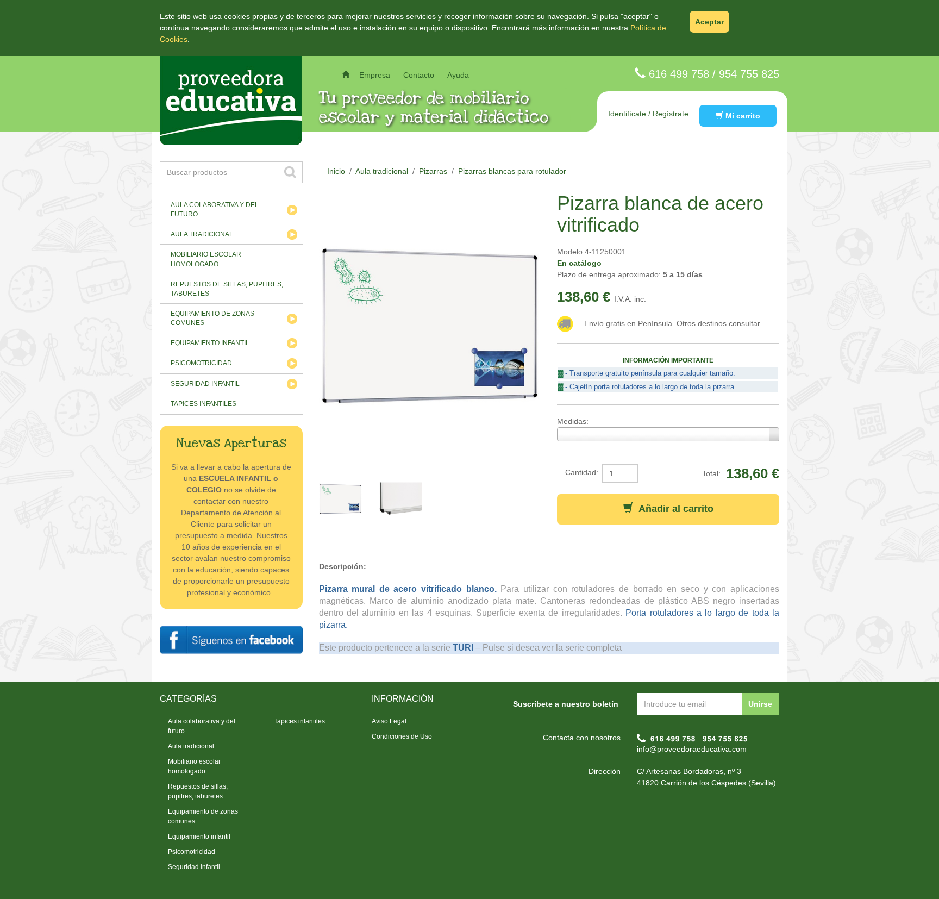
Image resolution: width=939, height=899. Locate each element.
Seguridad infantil (205, 384)
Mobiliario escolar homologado (206, 259)
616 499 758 (679, 74)
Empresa (374, 75)
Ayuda (458, 75)
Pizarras (433, 171)
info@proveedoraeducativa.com (692, 749)
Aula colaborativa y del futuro (215, 209)
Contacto (418, 75)
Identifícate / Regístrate (648, 113)
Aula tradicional (202, 234)
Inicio (336, 171)
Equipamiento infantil (210, 343)
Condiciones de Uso (402, 736)
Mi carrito (741, 115)
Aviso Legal (389, 721)
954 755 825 (749, 74)
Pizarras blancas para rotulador (512, 171)
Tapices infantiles (203, 404)
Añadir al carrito (673, 508)
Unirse (760, 704)
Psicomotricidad (201, 363)
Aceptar (709, 21)
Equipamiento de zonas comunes (212, 318)
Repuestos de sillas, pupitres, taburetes (227, 288)
